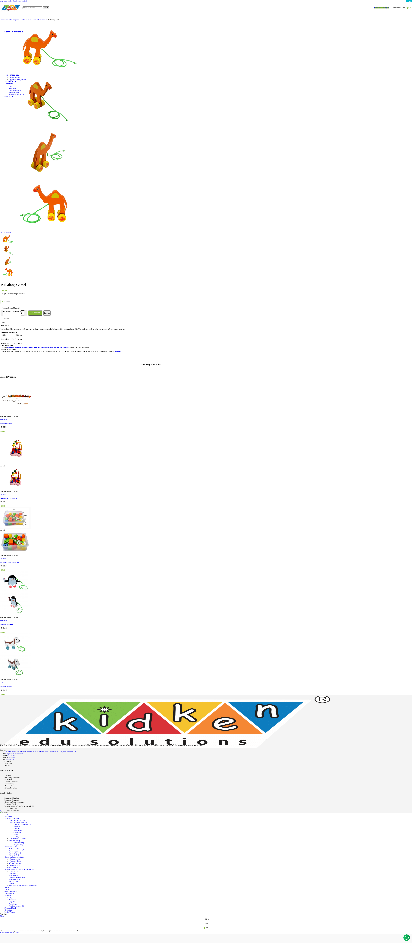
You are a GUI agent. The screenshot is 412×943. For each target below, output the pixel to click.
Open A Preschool (15, 77)
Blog (10, 86)
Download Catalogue (381, 7)
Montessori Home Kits (16, 94)
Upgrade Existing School (17, 79)
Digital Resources (15, 90)
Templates (12, 88)
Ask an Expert (14, 92)
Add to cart (35, 313)
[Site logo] (10, 14)
